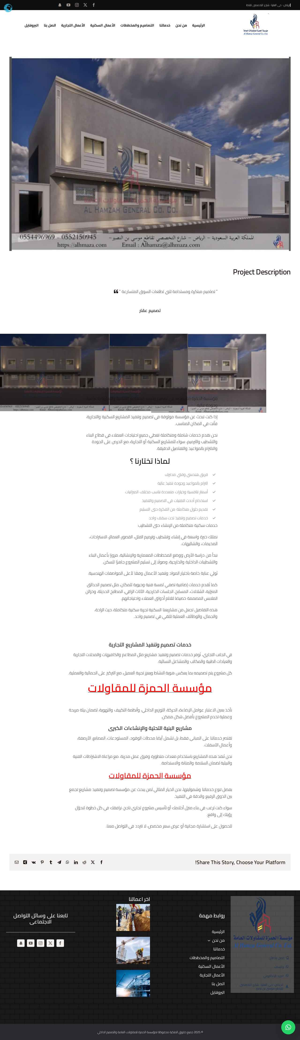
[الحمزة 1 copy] (255, 15)
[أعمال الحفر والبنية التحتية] (133, 917)
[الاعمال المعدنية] (133, 983)
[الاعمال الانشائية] (133, 950)
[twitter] (85, 5)
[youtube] (68, 5)
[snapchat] (60, 5)
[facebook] (94, 5)
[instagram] (77, 5)
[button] (288, 1027)
